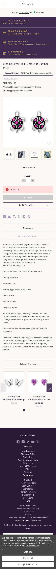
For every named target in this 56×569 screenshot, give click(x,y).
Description (28, 228)
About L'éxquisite (28, 466)
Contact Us (28, 463)
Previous (4, 387)
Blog (28, 469)
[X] (19, 217)
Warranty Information (28, 236)
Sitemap (28, 472)
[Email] (9, 217)
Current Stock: (28, 167)
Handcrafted (28, 495)
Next (49, 387)
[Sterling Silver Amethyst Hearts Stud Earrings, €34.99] (39, 382)
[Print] (14, 217)
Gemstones (28, 489)
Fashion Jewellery (28, 492)
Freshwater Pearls (28, 483)
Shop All (28, 480)
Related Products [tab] (28, 364)
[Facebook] (4, 217)
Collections (28, 498)
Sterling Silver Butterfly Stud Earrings (14, 398)
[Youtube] (32, 441)
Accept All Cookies (28, 564)
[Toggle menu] (4, 4)
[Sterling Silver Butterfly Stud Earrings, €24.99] (14, 382)
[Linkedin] (24, 217)
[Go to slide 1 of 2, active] (24, 410)
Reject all (28, 558)
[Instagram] (23, 441)
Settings (28, 551)
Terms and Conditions (28, 460)
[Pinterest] (28, 217)
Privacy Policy (32, 545)
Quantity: (28, 176)
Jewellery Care (28, 451)
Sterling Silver (28, 486)
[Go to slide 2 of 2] (29, 410)
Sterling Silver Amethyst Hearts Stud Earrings (39, 399)
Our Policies (28, 457)
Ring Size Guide (28, 454)
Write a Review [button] (10, 79)
